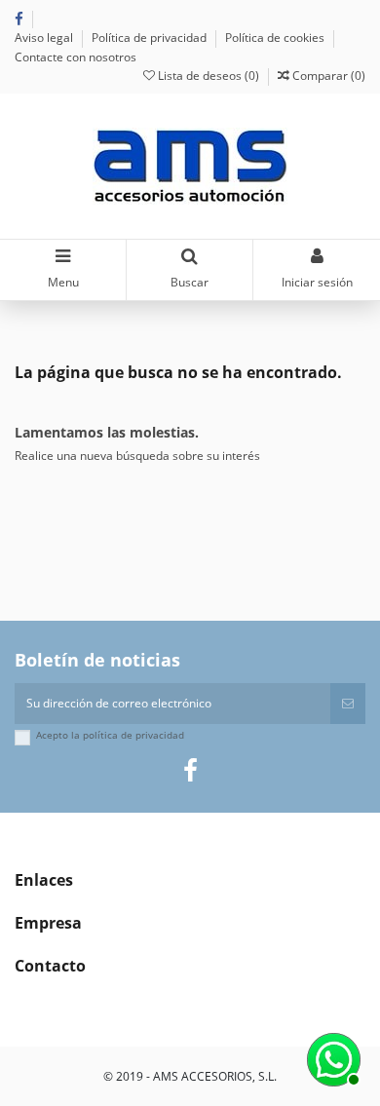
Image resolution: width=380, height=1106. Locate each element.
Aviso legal (45, 37)
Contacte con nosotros (75, 57)
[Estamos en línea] (331, 1057)
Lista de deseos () (208, 75)
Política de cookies (276, 37)
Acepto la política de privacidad (110, 735)
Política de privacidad (150, 37)
